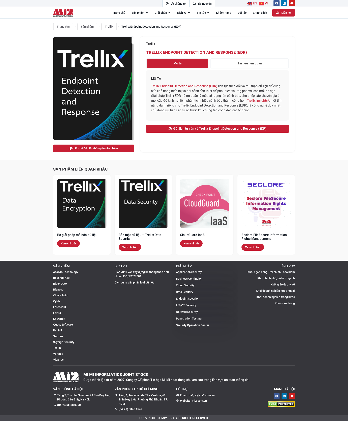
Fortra (57, 312)
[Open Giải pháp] (169, 13)
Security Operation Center (192, 325)
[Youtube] (292, 3)
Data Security (184, 292)
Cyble (56, 301)
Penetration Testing (189, 318)
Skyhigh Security (63, 342)
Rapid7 (57, 330)
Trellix (109, 26)
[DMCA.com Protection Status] (281, 406)
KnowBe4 (59, 318)
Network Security (187, 311)
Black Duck (60, 283)
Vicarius (58, 359)
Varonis (58, 353)
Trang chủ (63, 26)
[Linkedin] (284, 3)
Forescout (59, 307)
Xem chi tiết (68, 243)
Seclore (58, 336)
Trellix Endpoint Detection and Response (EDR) (196, 52)
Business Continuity (189, 278)
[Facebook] (276, 3)
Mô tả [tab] (177, 63)
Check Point (60, 295)
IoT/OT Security (186, 305)
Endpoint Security (187, 298)
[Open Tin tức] (208, 13)
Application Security (189, 272)
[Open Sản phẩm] (146, 13)
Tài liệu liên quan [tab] (249, 63)
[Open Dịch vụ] (188, 13)
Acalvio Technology (65, 272)
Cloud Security (185, 285)
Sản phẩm (87, 26)
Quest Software (63, 324)
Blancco (58, 289)
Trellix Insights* (258, 100)
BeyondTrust (61, 277)
